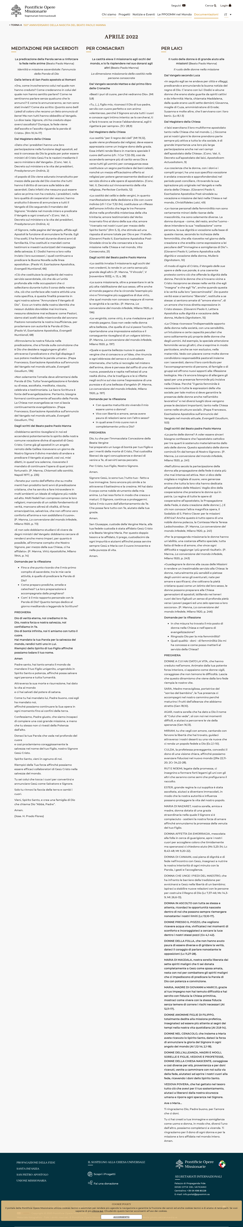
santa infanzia (28, 1169)
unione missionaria (31, 1180)
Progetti (124, 14)
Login (224, 5)
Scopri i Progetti (104, 1174)
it (225, 15)
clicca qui (97, 1210)
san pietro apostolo (32, 1175)
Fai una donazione (106, 1183)
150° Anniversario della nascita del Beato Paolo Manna (64, 25)
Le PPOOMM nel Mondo (174, 14)
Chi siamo (109, 14)
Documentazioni (206, 14)
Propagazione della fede (36, 1162)
